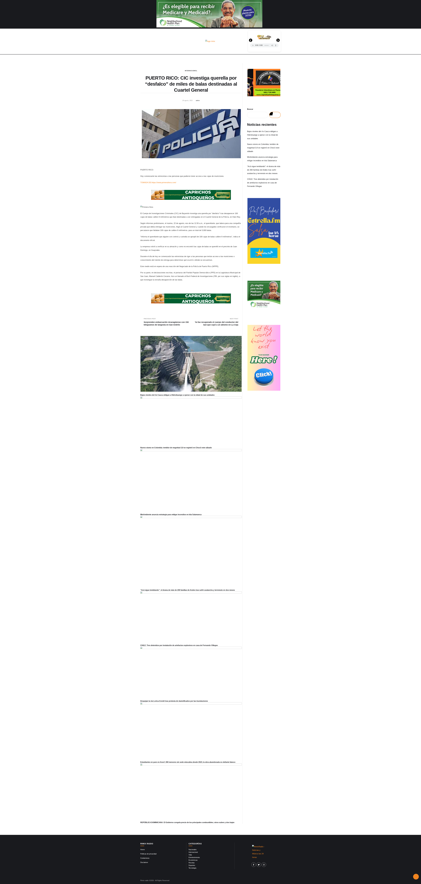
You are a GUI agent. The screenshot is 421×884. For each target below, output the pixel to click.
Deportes (192, 865)
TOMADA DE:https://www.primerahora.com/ (158, 182)
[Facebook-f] (253, 864)
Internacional (191, 70)
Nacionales (193, 849)
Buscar (250, 109)
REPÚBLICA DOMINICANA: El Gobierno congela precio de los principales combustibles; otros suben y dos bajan (187, 822)
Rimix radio (144, 880)
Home (142, 849)
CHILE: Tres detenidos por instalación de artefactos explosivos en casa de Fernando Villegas (179, 645)
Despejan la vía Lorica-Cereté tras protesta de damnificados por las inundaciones (174, 701)
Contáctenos (144, 858)
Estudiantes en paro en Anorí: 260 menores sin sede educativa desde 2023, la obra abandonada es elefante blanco (187, 762)
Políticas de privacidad (148, 854)
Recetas (192, 863)
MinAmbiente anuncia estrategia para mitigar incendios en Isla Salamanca (171, 514)
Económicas (193, 860)
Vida (190, 855)
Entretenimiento (194, 857)
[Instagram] (264, 864)
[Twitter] (258, 864)
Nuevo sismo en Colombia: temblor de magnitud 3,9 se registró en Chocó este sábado (176, 448)
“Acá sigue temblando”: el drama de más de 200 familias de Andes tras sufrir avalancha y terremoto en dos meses (187, 590)
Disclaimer (144, 862)
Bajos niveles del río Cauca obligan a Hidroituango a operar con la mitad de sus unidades (177, 395)
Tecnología (192, 868)
